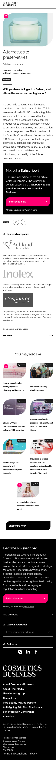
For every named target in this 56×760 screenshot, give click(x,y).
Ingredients (6, 79)
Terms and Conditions (15, 753)
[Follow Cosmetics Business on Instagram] (20, 652)
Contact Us (9, 698)
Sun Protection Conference (18, 711)
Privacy (33, 753)
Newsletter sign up (14, 693)
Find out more (10, 615)
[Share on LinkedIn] (16, 222)
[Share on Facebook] (24, 222)
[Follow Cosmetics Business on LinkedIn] (28, 652)
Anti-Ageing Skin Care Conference (23, 707)
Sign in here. (31, 210)
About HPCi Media (13, 689)
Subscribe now (17, 201)
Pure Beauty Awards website (19, 702)
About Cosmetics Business (18, 684)
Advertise (8, 716)
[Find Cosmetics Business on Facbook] (35, 652)
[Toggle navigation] (52, 4)
